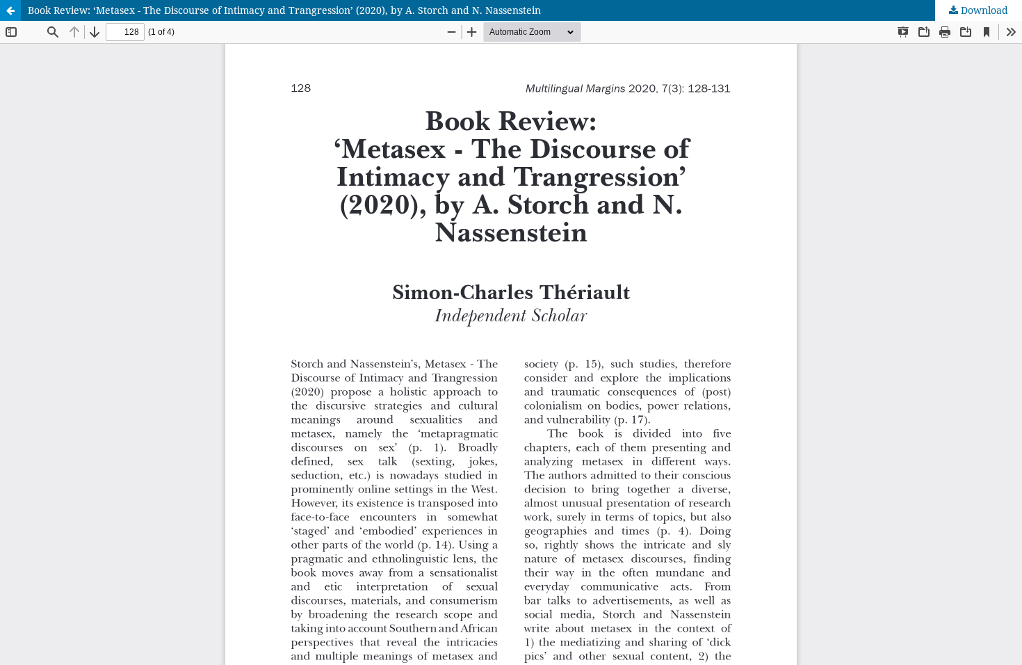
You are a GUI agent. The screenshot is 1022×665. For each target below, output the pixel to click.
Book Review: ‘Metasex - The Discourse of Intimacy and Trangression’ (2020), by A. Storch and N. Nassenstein (284, 10)
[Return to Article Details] (10, 10)
